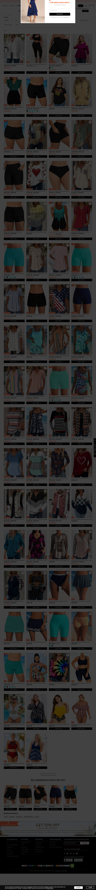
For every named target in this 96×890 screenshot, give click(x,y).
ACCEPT (78, 887)
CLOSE (90, 887)
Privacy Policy (49, 888)
